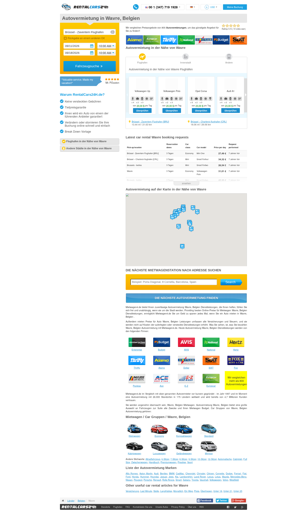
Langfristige (166, 491)
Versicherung (132, 491)
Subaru (186, 479)
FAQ (128, 506)
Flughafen (142, 62)
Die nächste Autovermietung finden (186, 298)
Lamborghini (186, 476)
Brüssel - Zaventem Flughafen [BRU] (150, 121)
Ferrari (237, 473)
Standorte (105, 506)
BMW (171, 473)
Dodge (229, 473)
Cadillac (180, 473)
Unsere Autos (161, 506)
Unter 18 (217, 491)
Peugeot (138, 479)
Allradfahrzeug (153, 459)
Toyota (195, 479)
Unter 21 (227, 491)
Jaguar (163, 476)
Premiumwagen (168, 462)
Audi (156, 473)
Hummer (144, 476)
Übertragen (206, 491)
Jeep (171, 476)
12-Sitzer (212, 459)
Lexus (210, 476)
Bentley (163, 473)
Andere (229, 62)
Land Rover (200, 476)
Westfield (234, 479)
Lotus (217, 476)
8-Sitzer (183, 459)
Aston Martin (146, 473)
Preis (196, 491)
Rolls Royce (168, 479)
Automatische (225, 459)
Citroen (210, 473)
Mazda (225, 476)
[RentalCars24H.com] (63, 500)
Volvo (225, 479)
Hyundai (154, 476)
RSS (201, 506)
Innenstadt (185, 62)
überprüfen (142, 110)
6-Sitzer (165, 459)
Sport (190, 462)
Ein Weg (188, 491)
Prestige (182, 462)
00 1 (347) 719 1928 (163, 7)
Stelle (156, 491)
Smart (179, 479)
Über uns (192, 506)
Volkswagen (215, 479)
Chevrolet (190, 473)
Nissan (129, 479)
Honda (135, 476)
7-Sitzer (174, 459)
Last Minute (146, 491)
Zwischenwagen (139, 462)
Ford (128, 476)
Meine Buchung (235, 7)
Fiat (244, 473)
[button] (182, 247)
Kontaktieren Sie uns (142, 506)
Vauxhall (204, 479)
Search (230, 282)
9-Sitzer (192, 459)
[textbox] (89, 32)
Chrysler (201, 473)
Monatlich (178, 491)
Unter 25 (237, 491)
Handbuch (154, 462)
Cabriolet (237, 459)
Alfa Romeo (132, 473)
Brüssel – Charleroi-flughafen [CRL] (209, 121)
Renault (157, 479)
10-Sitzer (201, 459)
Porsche (148, 479)
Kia (176, 476)
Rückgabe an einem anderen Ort (86, 38)
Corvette (220, 473)
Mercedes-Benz (238, 476)
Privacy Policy (178, 506)
